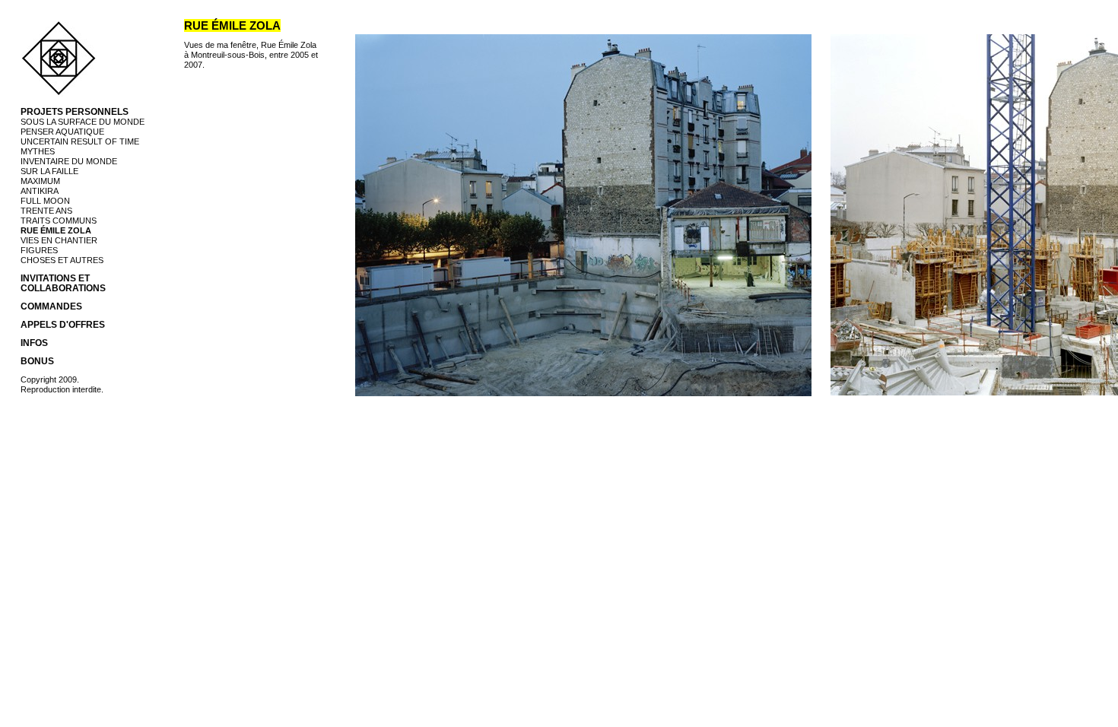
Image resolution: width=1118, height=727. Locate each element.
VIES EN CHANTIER (59, 240)
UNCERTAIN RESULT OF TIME (80, 141)
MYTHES (38, 151)
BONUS (37, 361)
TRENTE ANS (46, 210)
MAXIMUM (40, 181)
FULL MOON (45, 200)
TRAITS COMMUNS (59, 220)
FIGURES (39, 250)
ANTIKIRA (40, 190)
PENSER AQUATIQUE (62, 131)
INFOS (34, 343)
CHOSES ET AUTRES (62, 260)
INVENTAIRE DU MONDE (69, 161)
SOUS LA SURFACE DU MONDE (83, 121)
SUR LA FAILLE (49, 171)
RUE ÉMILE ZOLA (56, 230)
